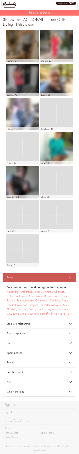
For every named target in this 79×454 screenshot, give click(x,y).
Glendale (54, 300)
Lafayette (33, 305)
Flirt (8, 343)
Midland (22, 309)
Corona (23, 296)
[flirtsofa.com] (9, 5)
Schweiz (48, 446)
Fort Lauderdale (25, 300)
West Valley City (62, 314)
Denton (57, 296)
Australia (10, 446)
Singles (11, 277)
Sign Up (8, 412)
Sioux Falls (33, 314)
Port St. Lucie (43, 309)
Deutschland (23, 446)
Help (42, 428)
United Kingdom (63, 446)
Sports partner (14, 353)
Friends (11, 362)
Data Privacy (11, 437)
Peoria (32, 309)
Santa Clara (19, 314)
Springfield (46, 314)
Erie (65, 296)
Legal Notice (47, 433)
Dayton (48, 296)
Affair (9, 382)
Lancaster (45, 305)
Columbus (12, 296)
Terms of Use (11, 433)
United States (39, 450)
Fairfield (11, 300)
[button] (66, 3)
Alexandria (13, 292)
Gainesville (41, 300)
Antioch (38, 292)
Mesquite (56, 305)
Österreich (36, 446)
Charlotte (59, 292)
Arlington (48, 292)
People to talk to (15, 372)
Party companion (16, 333)
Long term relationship (18, 324)
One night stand (15, 391)
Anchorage (26, 292)
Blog (7, 428)
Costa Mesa (36, 296)
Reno (54, 309)
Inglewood (21, 305)
